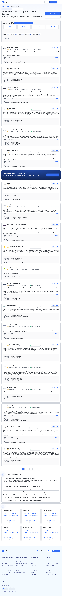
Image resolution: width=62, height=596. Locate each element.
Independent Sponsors (35, 570)
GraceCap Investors (13, 366)
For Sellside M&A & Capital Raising (52, 563)
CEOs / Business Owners (35, 560)
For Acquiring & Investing (50, 565)
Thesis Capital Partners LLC (15, 246)
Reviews (3, 561)
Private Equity (33, 568)
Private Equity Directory (20, 565)
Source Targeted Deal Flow (7, 560)
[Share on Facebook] (13, 588)
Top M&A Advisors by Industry (22, 567)
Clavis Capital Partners (13, 283)
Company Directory (5, 574)
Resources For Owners (21, 557)
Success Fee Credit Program (51, 574)
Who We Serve (34, 557)
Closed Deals (4, 563)
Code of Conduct (49, 576)
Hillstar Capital (11, 108)
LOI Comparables (5, 567)
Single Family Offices (35, 567)
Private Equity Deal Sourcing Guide (8, 572)
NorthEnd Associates (13, 68)
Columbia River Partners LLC (15, 130)
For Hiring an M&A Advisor (50, 567)
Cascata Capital (11, 406)
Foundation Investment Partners (16, 224)
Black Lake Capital (12, 47)
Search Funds (33, 574)
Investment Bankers (35, 561)
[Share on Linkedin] (10, 588)
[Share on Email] (3, 588)
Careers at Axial (48, 561)
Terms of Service (49, 570)
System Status (48, 577)
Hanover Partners (12, 305)
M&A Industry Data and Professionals (9, 576)
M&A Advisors (33, 563)
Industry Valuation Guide (21, 568)
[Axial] (6, 2)
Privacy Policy (48, 572)
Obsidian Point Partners (14, 268)
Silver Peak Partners (13, 183)
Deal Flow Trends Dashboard (7, 565)
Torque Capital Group (13, 344)
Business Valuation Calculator (22, 561)
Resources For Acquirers (7, 557)
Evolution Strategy (12, 150)
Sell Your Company (19, 560)
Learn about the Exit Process (21, 563)
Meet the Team (48, 568)
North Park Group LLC (13, 448)
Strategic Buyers (34, 565)
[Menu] (59, 2)
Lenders (32, 572)
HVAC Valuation (19, 570)
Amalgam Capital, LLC (13, 87)
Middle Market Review (6, 568)
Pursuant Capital (12, 387)
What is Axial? (48, 560)
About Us (48, 557)
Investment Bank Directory (7, 570)
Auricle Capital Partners (14, 325)
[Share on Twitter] (6, 588)
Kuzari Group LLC (12, 205)
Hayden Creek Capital (13, 426)
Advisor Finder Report (20, 572)
